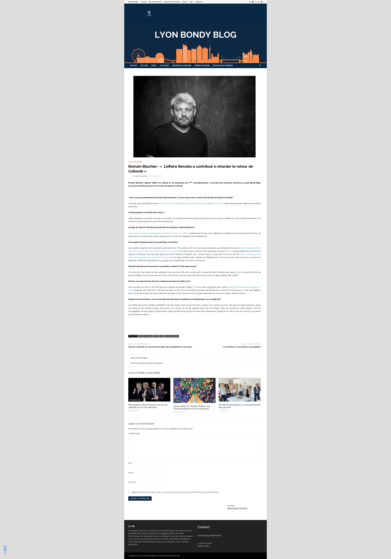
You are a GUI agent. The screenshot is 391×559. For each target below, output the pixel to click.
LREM (156, 336)
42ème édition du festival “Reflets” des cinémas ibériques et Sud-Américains (191, 407)
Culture (144, 66)
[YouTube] (253, 2)
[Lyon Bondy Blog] (195, 43)
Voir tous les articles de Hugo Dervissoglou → (147, 363)
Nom (130, 463)
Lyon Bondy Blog (148, 556)
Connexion (198, 2)
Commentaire (134, 433)
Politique (164, 66)
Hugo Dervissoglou (141, 176)
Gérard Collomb (145, 336)
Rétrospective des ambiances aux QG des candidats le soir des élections (148, 406)
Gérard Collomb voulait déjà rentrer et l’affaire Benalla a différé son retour (191, 203)
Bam (178, 556)
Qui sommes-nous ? (155, 2)
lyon (161, 336)
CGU (191, 2)
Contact (184, 2)
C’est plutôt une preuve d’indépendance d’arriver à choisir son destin (158, 233)
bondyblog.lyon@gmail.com (209, 535)
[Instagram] (259, 2)
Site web (132, 482)
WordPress (170, 556)
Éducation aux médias (172, 2)
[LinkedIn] (261, 2)
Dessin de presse (202, 66)
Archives (231, 506)
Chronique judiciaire (181, 66)
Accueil (144, 2)
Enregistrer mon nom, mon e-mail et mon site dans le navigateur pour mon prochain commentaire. (175, 492)
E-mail (131, 473)
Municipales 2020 (171, 336)
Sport (154, 66)
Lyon (130, 162)
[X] (256, 2)
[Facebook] (250, 2)
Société (133, 66)
